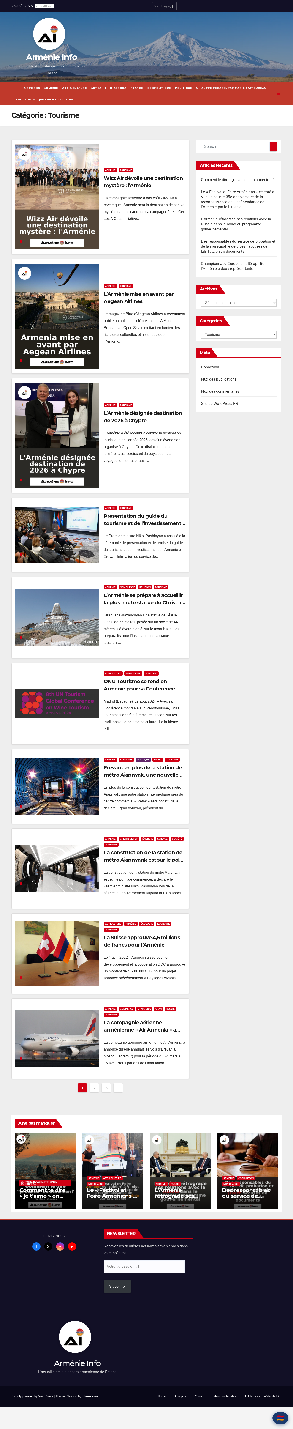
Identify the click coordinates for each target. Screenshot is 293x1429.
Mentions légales (225, 1396)
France (137, 88)
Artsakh (98, 88)
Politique (183, 88)
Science (162, 839)
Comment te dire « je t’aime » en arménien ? (238, 180)
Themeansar (90, 1396)
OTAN (158, 1008)
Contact (200, 1396)
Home (162, 1396)
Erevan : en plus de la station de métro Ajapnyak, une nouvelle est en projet (143, 774)
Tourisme (126, 170)
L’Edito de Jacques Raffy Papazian (43, 99)
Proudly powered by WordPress (32, 1396)
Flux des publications (218, 379)
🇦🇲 (280, 1418)
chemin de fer (129, 839)
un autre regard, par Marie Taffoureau (231, 88)
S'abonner (117, 1286)
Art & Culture (74, 88)
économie (126, 759)
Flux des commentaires (220, 391)
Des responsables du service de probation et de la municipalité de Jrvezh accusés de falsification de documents (238, 246)
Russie (170, 1008)
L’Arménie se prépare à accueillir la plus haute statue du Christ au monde (144, 602)
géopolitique (159, 88)
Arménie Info (51, 57)
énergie (147, 839)
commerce (126, 1008)
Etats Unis (144, 1008)
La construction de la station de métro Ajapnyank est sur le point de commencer (144, 859)
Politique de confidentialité (262, 1396)
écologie (147, 924)
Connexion (210, 367)
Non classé (127, 587)
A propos (32, 88)
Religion (145, 587)
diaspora (118, 88)
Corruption (246, 1178)
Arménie (51, 88)
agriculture (113, 673)
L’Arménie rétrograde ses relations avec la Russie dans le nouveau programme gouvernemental (236, 224)
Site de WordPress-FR (220, 403)
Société (177, 839)
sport (158, 759)
